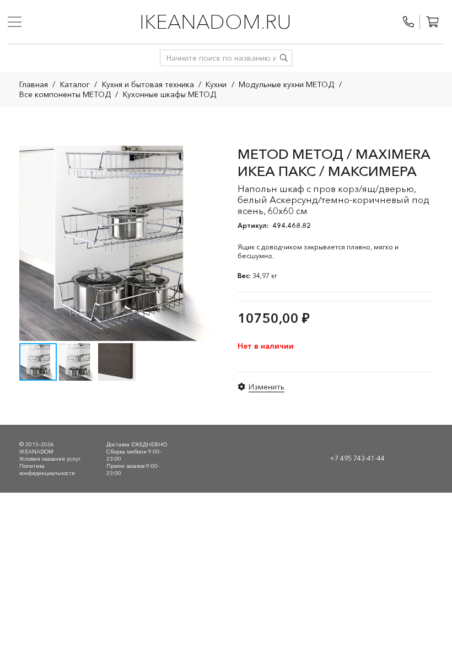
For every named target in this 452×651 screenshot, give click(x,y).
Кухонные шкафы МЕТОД (169, 94)
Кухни (216, 84)
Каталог (75, 84)
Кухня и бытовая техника (148, 84)
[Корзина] (432, 22)
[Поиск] (284, 58)
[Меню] (15, 22)
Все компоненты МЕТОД (65, 94)
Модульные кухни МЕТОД (286, 84)
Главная (33, 84)
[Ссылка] (408, 22)
